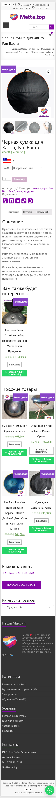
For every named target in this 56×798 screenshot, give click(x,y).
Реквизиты (8, 730)
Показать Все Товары (21, 584)
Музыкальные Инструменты (17, 689)
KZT (5, 573)
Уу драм (29, 191)
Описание (13, 212)
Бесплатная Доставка (14, 715)
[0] (50, 34)
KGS (11, 573)
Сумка (6, 167)
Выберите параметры (41, 450)
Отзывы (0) (42, 212)
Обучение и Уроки (12, 699)
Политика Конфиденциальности (28, 792)
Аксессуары (40, 188)
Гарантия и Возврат (12, 720)
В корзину (19, 179)
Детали (27, 212)
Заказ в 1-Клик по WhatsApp (16, 373)
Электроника (9, 694)
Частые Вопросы (11, 725)
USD (31, 573)
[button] (48, 790)
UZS (18, 573)
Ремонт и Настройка (13, 684)
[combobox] (28, 607)
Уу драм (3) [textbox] (27, 607)
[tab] (13, 212)
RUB (24, 573)
